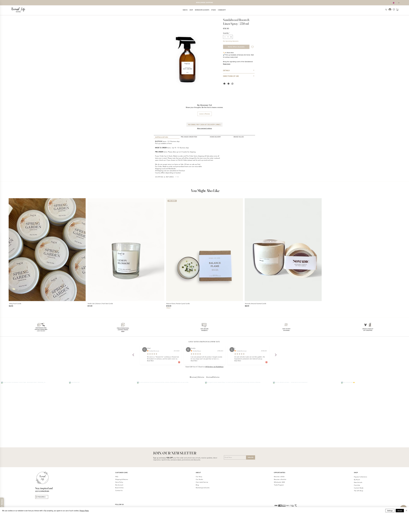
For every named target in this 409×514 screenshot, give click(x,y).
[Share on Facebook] (224, 83)
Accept (399, 511)
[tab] (166, 137)
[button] (185, 10)
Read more (226, 64)
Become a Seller (279, 476)
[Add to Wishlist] (252, 47)
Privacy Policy (84, 511)
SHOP (356, 472)
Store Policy (119, 482)
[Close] (406, 510)
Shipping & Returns (121, 479)
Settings (390, 511)
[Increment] (231, 37)
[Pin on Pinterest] (228, 83)
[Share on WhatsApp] (232, 83)
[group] (204, 253)
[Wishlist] (394, 9)
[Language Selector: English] (396, 3)
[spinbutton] (228, 37)
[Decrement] (224, 37)
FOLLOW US (119, 504)
